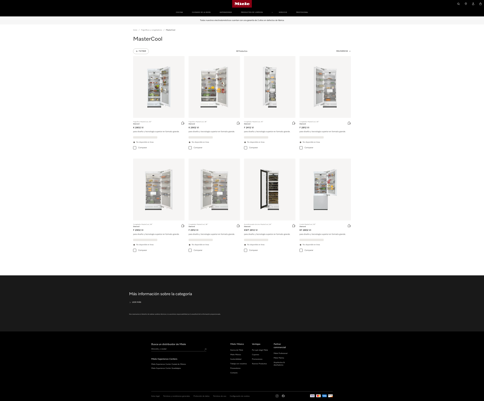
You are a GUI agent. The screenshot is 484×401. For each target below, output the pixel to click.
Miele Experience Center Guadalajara (166, 368)
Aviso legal (8, 398)
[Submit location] (205, 349)
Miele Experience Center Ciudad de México (168, 364)
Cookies (31, 398)
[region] (242, 390)
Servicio (283, 12)
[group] (159, 103)
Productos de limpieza (252, 12)
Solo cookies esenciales (372, 390)
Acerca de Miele (236, 350)
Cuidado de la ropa (201, 12)
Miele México (235, 355)
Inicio (135, 30)
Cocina (179, 12)
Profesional (302, 12)
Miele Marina (279, 358)
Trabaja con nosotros (238, 364)
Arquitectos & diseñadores (279, 364)
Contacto (234, 373)
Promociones (257, 359)
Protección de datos (20, 398)
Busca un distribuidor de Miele (168, 344)
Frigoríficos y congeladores (151, 30)
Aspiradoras (226, 12)
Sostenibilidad (235, 359)
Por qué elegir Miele (260, 350)
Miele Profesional (280, 353)
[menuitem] (181, 12)
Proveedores (235, 368)
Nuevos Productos (259, 364)
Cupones (255, 355)
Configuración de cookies (395, 390)
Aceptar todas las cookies (349, 390)
